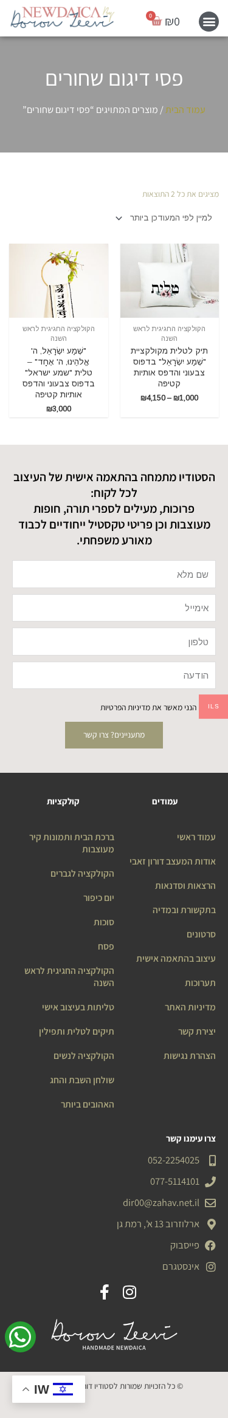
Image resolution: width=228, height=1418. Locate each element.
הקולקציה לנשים (84, 1055)
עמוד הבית (185, 109)
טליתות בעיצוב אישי (78, 1007)
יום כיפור (98, 897)
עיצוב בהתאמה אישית (176, 958)
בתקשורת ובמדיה (184, 909)
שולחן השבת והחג (82, 1080)
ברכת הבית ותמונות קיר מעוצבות (71, 843)
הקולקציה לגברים (82, 873)
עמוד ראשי (196, 837)
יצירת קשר (197, 1031)
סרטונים (201, 934)
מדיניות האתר (190, 1007)
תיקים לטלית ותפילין (76, 1031)
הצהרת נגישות (190, 1055)
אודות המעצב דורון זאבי (173, 861)
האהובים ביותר (87, 1104)
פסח (106, 946)
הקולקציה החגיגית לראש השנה (69, 976)
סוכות (104, 922)
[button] (209, 22)
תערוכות (200, 982)
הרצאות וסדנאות (185, 885)
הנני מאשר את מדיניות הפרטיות (148, 707)
